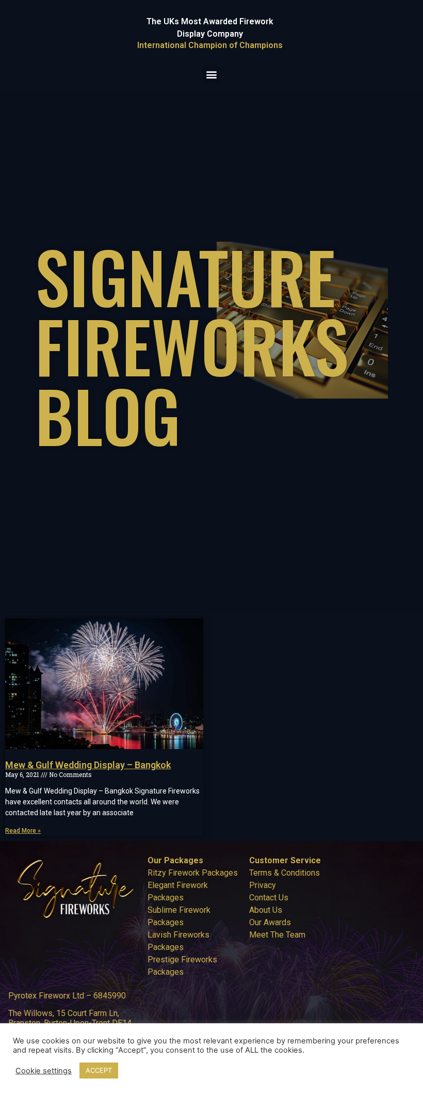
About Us (265, 910)
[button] (211, 74)
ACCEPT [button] (99, 1070)
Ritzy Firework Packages (193, 873)
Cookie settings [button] (43, 1070)
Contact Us (268, 897)
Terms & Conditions (284, 873)
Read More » (23, 830)
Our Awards (270, 922)
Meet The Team (277, 935)
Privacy (262, 885)
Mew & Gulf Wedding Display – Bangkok (88, 764)
